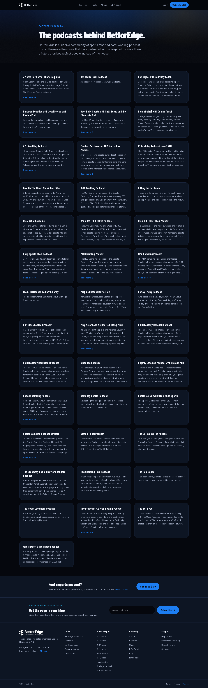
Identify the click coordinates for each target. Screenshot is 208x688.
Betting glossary (72, 645)
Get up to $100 (179, 5)
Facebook (24, 651)
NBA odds (101, 645)
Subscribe (167, 610)
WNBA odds (102, 653)
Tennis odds (102, 662)
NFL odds (101, 636)
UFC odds (101, 657)
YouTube (45, 647)
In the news (134, 657)
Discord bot (70, 653)
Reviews (133, 640)
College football (104, 666)
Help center (166, 636)
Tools (94, 5)
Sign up (185, 684)
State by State (168, 645)
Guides (132, 645)
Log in (165, 5)
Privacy (177, 684)
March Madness (104, 670)
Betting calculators (74, 636)
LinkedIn (34, 651)
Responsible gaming (170, 640)
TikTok (37, 647)
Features (83, 5)
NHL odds (101, 649)
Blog (131, 653)
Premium (69, 640)
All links (43, 651)
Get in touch (121, 589)
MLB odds (101, 640)
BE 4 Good (116, 5)
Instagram (24, 647)
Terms (168, 684)
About (104, 5)
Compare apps (72, 649)
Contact (165, 649)
